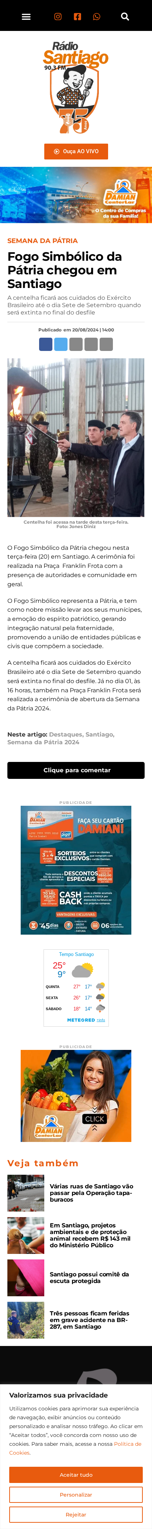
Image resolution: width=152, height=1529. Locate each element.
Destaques (65, 735)
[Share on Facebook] (45, 344)
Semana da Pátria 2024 (43, 742)
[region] (76, 1456)
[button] (26, 16)
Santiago (99, 735)
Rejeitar (76, 1514)
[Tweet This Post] (61, 344)
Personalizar (76, 1494)
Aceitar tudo (76, 1475)
